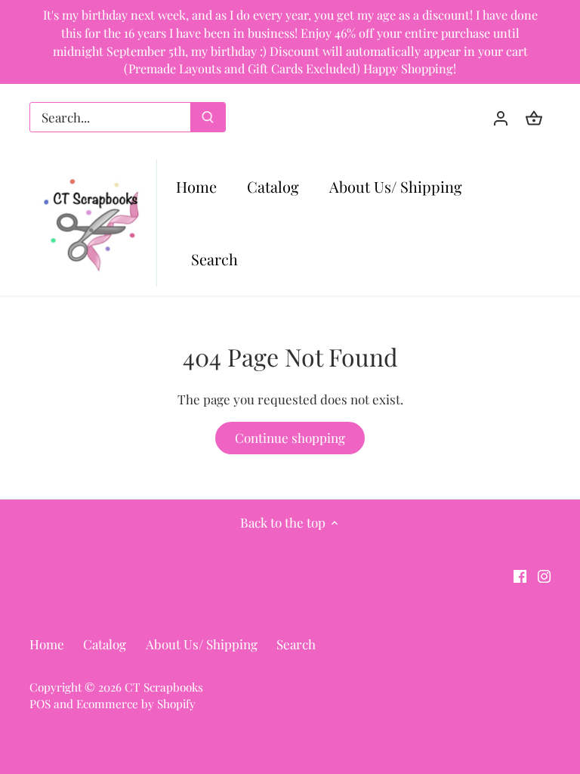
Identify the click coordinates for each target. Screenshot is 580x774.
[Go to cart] (534, 117)
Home (46, 644)
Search (296, 644)
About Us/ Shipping (202, 644)
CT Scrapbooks (164, 687)
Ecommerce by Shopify (136, 703)
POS (40, 703)
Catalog (104, 644)
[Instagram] (544, 575)
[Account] (500, 117)
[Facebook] (520, 575)
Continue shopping (290, 437)
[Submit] (207, 117)
